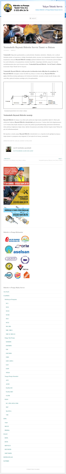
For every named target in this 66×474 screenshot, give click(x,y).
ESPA (5, 418)
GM (7, 349)
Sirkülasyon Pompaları (11, 299)
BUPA (6, 442)
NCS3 (7, 322)
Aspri (6, 422)
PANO (6, 399)
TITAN (8, 372)
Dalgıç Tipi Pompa (10, 338)
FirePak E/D (9, 388)
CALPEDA (6, 295)
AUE (7, 380)
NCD (7, 307)
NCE (7, 318)
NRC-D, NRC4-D (10, 334)
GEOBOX (8, 342)
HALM (5, 434)
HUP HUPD (8, 449)
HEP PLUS (8, 445)
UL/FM (8, 395)
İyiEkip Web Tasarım (33, 469)
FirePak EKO (9, 392)
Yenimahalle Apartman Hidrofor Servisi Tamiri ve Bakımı (50, 159)
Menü (33, 18)
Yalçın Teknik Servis (52, 6)
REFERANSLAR (8, 457)
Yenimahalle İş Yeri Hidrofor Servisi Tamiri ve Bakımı (15, 159)
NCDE (7, 315)
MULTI (7, 426)
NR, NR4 (8, 326)
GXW (7, 368)
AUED (7, 384)
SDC (7, 407)
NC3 (7, 303)
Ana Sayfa (6, 292)
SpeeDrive (8, 411)
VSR (7, 415)
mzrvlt (13, 50)
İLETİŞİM (6, 461)
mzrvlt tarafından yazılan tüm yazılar (23, 151)
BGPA (6, 438)
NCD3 (7, 311)
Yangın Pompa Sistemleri (11, 376)
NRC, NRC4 (9, 330)
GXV (7, 365)
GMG (7, 357)
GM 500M (9, 353)
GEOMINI (9, 345)
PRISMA (7, 430)
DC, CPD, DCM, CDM (12, 403)
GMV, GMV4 (9, 361)
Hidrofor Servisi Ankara (12, 140)
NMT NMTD (8, 453)
